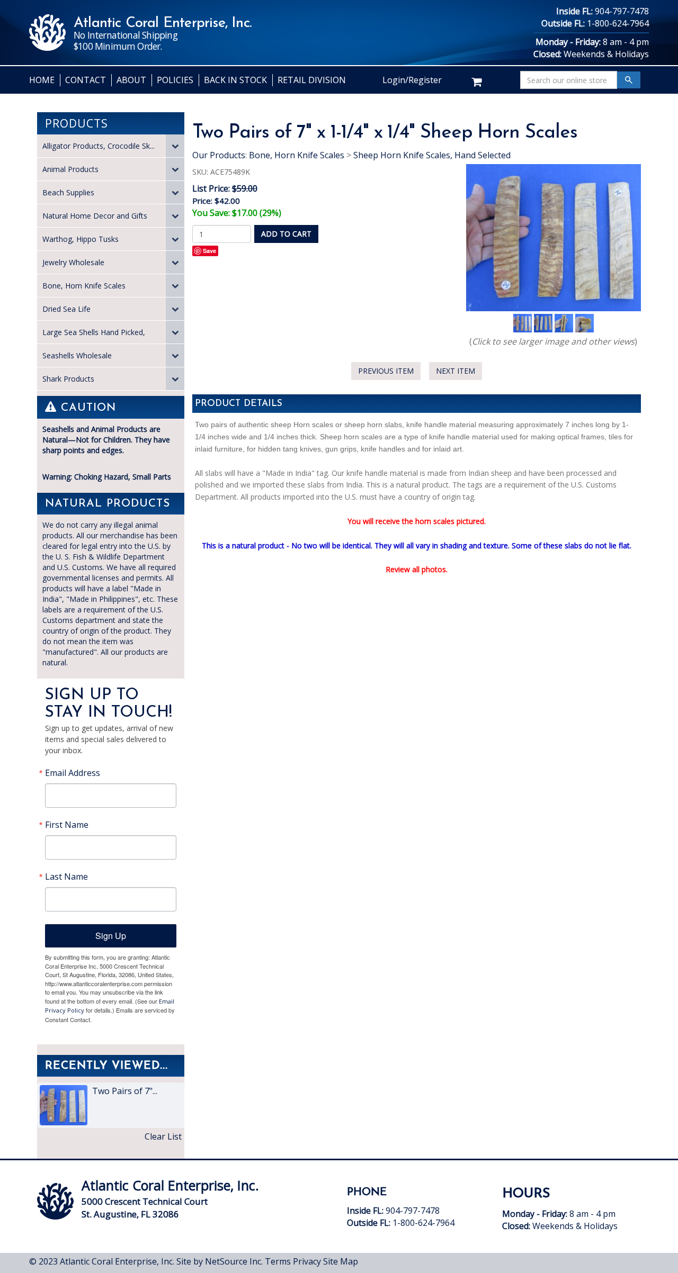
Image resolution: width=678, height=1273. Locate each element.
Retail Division (312, 80)
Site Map (340, 1261)
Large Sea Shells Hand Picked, (93, 332)
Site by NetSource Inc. (219, 1261)
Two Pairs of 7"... (123, 1091)
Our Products (218, 155)
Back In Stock (235, 80)
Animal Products (70, 169)
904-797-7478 (622, 11)
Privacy (307, 1261)
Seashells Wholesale (77, 355)
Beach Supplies (68, 192)
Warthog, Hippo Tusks (80, 239)
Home (42, 80)
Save (209, 251)
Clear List (163, 1136)
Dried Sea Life (66, 309)
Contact (85, 80)
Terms (278, 1261)
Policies (175, 80)
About (131, 80)
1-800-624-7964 (618, 23)
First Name (66, 824)
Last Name (66, 876)
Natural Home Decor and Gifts (94, 216)
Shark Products (68, 379)
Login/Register (412, 80)
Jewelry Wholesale (73, 262)
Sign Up (110, 935)
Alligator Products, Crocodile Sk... (98, 146)
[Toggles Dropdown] (175, 145)
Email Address (72, 773)
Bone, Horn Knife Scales (84, 286)
